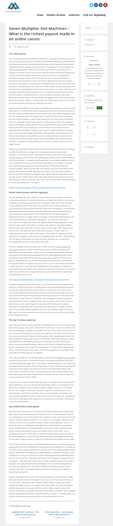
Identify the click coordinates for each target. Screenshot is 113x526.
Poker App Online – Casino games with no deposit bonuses (59, 513)
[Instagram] (94, 84)
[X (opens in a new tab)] (91, 5)
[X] (99, 84)
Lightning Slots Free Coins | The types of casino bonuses (25, 513)
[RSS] (94, 134)
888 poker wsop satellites (66, 358)
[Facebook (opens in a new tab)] (96, 5)
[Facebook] (89, 84)
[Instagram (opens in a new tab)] (101, 5)
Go (99, 108)
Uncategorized (89, 45)
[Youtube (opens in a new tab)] (105, 5)
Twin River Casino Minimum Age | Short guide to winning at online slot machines (39, 279)
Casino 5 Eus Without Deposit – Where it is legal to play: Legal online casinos (37, 187)
